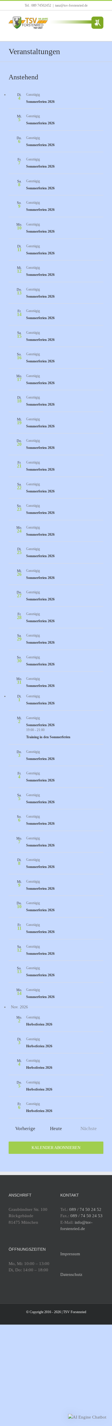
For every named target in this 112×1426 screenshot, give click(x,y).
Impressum (70, 1254)
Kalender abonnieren (56, 1148)
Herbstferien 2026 (39, 1024)
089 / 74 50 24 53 (86, 1215)
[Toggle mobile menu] (101, 32)
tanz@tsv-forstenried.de (71, 5)
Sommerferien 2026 (40, 102)
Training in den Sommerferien (48, 737)
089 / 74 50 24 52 (85, 1209)
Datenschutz (71, 1274)
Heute (56, 1128)
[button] (87, 1417)
